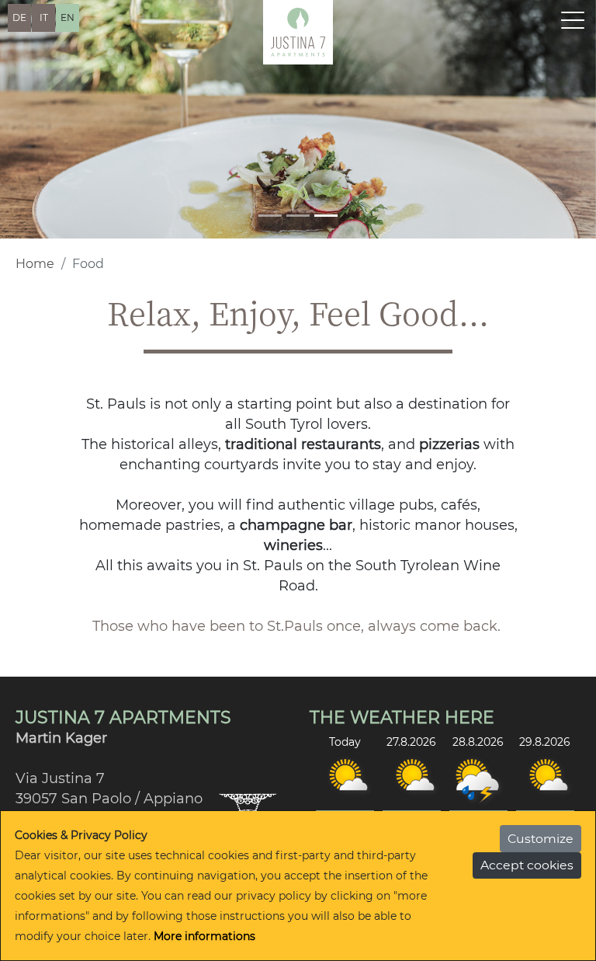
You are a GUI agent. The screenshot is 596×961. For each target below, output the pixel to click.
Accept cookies (526, 865)
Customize (540, 838)
